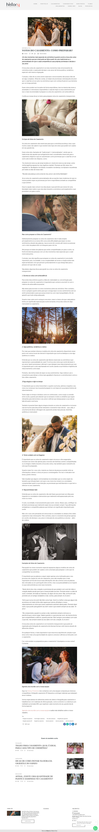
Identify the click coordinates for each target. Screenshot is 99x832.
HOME (35, 3)
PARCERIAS (89, 6)
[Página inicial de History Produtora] (15, 5)
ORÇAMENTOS (60, 6)
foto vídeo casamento (51, 718)
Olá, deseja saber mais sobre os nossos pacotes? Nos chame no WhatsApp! (84, 822)
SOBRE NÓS (72, 6)
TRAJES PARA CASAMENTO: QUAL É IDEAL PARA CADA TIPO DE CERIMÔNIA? (35, 746)
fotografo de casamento (39, 720)
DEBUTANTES (80, 3)
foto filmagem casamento (39, 718)
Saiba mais (28, 821)
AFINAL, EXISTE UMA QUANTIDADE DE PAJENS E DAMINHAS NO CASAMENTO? (34, 777)
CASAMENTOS (55, 3)
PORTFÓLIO (44, 3)
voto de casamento (49, 720)
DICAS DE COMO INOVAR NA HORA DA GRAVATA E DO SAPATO (33, 762)
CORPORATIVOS (68, 3)
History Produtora (33, 691)
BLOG (80, 6)
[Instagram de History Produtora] (74, 820)
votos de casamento (59, 720)
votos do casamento (69, 720)
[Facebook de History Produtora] (72, 820)
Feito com (49, 830)
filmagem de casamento (27, 718)
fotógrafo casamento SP (27, 720)
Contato (78, 825)
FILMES (90, 3)
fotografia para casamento (62, 718)
